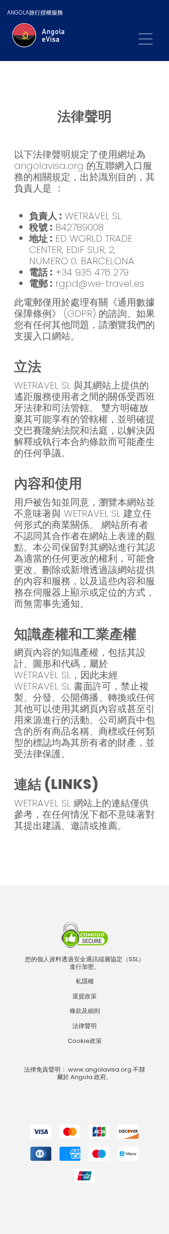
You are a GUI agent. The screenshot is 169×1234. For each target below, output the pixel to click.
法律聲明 (84, 1026)
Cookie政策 (85, 1041)
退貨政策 (84, 996)
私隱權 (85, 981)
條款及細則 (84, 1011)
